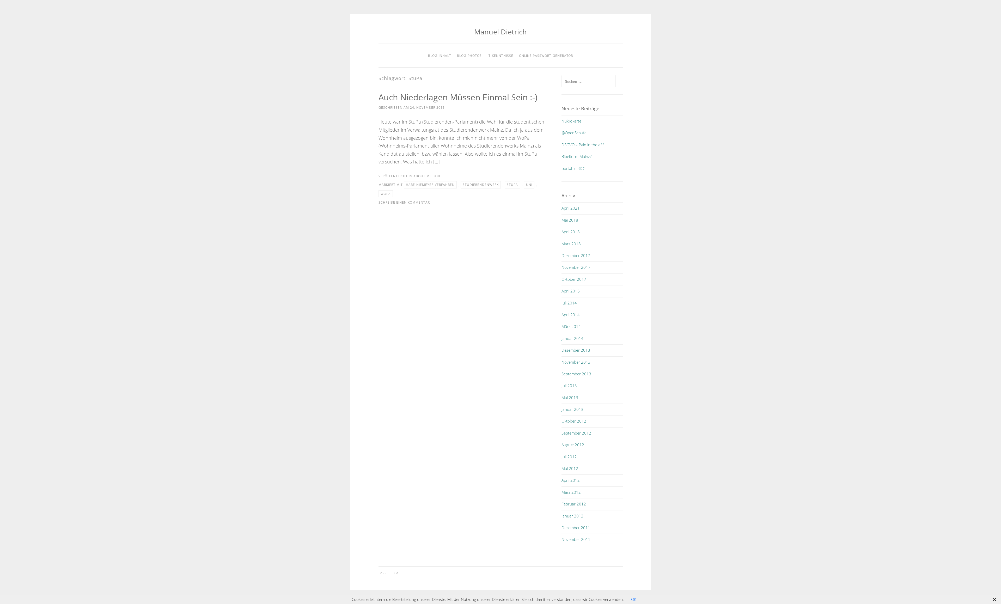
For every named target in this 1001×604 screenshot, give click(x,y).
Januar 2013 (572, 409)
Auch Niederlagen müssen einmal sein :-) (458, 97)
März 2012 (571, 492)
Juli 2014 (569, 303)
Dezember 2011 (575, 527)
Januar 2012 (572, 515)
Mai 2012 (569, 468)
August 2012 (572, 444)
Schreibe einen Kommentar (404, 202)
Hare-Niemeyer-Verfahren (430, 184)
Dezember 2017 (575, 255)
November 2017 (575, 267)
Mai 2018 (569, 220)
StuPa (512, 184)
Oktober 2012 (573, 421)
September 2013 (576, 373)
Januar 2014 (572, 338)
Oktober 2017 (573, 279)
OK (633, 599)
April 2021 (570, 208)
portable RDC (573, 168)
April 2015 (570, 291)
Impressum (388, 573)
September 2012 (576, 433)
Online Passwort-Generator (546, 55)
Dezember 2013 (575, 350)
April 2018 (570, 231)
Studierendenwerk (481, 184)
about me (422, 176)
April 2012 (570, 480)
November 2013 (575, 362)
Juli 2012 (569, 456)
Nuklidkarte (571, 121)
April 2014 (570, 314)
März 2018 (571, 243)
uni (437, 176)
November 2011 (575, 539)
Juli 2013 (569, 385)
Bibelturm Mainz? (576, 156)
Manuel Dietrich (500, 31)
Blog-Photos (469, 55)
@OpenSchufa (574, 132)
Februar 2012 (573, 504)
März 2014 (571, 326)
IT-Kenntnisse (500, 55)
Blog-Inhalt (439, 55)
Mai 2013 (569, 397)
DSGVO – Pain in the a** (583, 144)
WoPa (386, 194)
